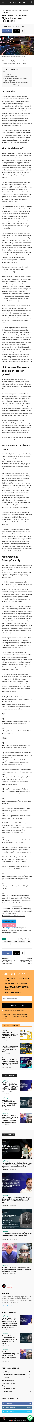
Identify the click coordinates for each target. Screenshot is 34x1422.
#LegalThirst (6, 944)
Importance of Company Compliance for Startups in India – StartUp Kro (10, 1034)
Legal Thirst (7, 26)
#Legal (28, 941)
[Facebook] (3, 1305)
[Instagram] (7, 1305)
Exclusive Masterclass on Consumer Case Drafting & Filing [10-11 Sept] (10, 1048)
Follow (29, 1407)
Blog (3, 10)
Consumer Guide (6, 1044)
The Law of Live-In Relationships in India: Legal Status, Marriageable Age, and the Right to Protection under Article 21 (17, 1165)
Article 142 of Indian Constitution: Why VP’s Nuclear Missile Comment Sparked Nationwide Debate (10, 1119)
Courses (4, 1057)
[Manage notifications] (4, 1417)
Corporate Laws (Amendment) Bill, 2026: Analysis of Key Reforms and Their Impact (9, 1103)
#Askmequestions (12, 939)
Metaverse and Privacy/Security (14, 85)
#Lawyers (22, 941)
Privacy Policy (20, 1010)
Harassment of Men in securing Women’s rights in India (25, 961)
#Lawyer (15, 941)
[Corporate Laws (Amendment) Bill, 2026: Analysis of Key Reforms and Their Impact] (26, 1102)
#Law (26, 939)
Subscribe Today (17, 1005)
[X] (11, 1305)
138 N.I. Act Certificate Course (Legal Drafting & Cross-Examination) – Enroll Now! (10, 1062)
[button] (30, 1418)
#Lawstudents (7, 941)
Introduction (8, 74)
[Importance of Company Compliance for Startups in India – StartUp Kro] (26, 1035)
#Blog (21, 939)
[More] (22, 31)
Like (30, 1403)
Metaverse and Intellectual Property (15, 83)
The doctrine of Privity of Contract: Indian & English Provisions (8, 961)
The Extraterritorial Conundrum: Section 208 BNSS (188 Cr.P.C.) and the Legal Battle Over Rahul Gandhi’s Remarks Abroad (10, 1087)
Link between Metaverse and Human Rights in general (15, 80)
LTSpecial (4, 1030)
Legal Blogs (5, 1080)
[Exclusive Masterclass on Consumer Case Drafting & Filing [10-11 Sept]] (26, 1048)
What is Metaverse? (10, 76)
